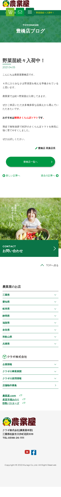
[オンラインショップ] (10, 12)
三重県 (6, 294)
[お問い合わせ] (20, 12)
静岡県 (6, 315)
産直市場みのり (11, 399)
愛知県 (6, 301)
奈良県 (6, 329)
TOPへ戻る (52, 265)
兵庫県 (6, 343)
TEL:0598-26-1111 (13, 437)
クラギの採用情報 (12, 378)
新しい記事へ (13, 175)
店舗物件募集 (10, 385)
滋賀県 (6, 322)
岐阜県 (6, 308)
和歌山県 (7, 336)
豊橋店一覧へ (30, 161)
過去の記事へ (48, 175)
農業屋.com (9, 395)
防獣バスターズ (11, 403)
